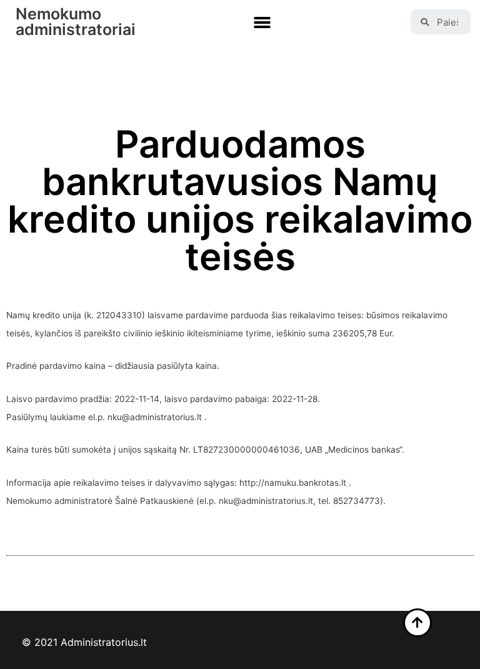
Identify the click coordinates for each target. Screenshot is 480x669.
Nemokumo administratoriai (76, 21)
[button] (262, 22)
